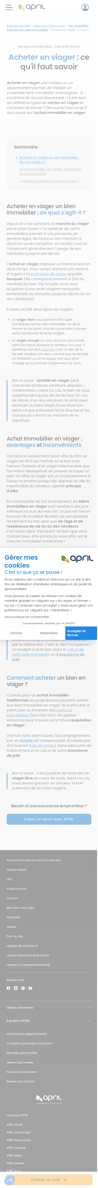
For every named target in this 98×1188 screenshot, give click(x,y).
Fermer (16, 633)
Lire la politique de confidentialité (27, 617)
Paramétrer (49, 633)
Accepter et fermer (76, 633)
